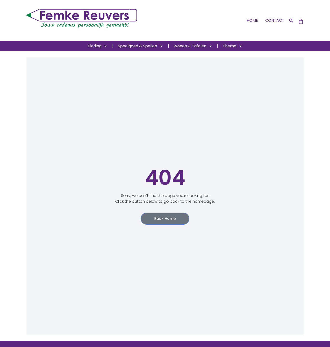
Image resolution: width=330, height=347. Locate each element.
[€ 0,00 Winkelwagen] (301, 21)
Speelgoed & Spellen (137, 46)
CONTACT (274, 20)
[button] (291, 21)
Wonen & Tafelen (189, 46)
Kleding (94, 46)
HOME (252, 20)
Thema (229, 46)
